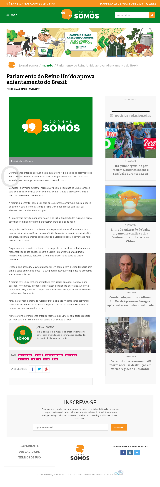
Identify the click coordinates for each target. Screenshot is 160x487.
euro (46, 359)
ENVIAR (119, 427)
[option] (80, 42)
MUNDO (47, 65)
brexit (38, 355)
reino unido (25, 355)
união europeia (54, 355)
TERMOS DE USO (29, 457)
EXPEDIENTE (29, 446)
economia (71, 355)
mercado (23, 359)
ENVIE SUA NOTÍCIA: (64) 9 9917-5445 (33, 3)
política (36, 359)
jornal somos (29, 65)
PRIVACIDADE (29, 451)
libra (55, 359)
